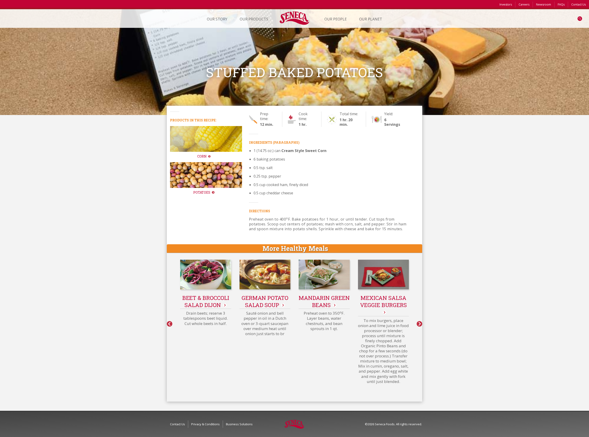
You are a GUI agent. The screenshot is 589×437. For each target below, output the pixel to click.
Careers (524, 4)
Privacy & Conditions (205, 424)
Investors (505, 4)
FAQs (561, 4)
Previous (169, 324)
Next (419, 324)
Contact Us (578, 4)
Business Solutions (239, 424)
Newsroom (543, 4)
